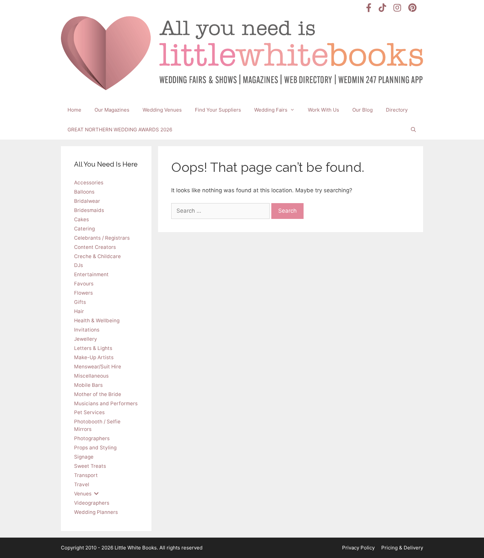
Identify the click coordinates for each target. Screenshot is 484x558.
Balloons (84, 192)
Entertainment (91, 274)
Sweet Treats (90, 466)
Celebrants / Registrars (102, 238)
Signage (84, 457)
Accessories (88, 182)
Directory (397, 110)
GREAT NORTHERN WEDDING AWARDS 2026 (119, 129)
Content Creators (95, 247)
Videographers (91, 503)
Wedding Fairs (270, 110)
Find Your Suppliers (218, 110)
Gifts (80, 302)
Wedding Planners (96, 512)
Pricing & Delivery (402, 548)
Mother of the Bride (97, 394)
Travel (81, 484)
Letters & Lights (93, 348)
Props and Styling (95, 447)
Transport (86, 475)
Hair (79, 311)
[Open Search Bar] (413, 130)
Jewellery (85, 339)
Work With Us (323, 110)
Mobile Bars (88, 385)
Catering (84, 229)
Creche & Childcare (97, 256)
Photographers (92, 438)
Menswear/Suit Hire (97, 366)
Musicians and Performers (106, 403)
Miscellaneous (91, 376)
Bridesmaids (89, 210)
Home (74, 110)
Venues (83, 494)
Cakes (81, 219)
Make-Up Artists (94, 357)
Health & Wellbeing (97, 320)
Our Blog (362, 110)
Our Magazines (111, 110)
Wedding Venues (162, 110)
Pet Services (89, 412)
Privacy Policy (358, 548)
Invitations (86, 330)
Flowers (83, 293)
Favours (84, 283)
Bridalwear (87, 201)
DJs (78, 265)
